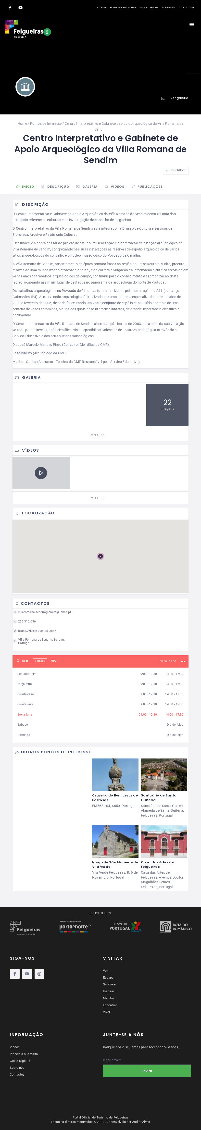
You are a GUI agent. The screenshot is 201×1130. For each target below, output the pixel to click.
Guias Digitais (149, 7)
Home (22, 123)
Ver (105, 970)
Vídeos (101, 7)
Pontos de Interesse (46, 123)
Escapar (109, 977)
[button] (192, 24)
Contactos (186, 7)
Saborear (109, 984)
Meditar (108, 998)
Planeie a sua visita (123, 7)
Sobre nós (169, 7)
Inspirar (108, 991)
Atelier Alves (141, 1122)
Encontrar (110, 1005)
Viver (106, 1012)
